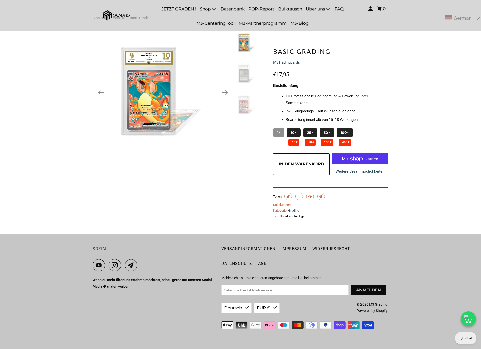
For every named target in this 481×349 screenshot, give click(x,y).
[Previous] (100, 92)
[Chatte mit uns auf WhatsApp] (468, 318)
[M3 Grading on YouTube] (100, 265)
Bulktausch (290, 8)
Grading (293, 210)
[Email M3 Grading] (132, 265)
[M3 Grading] (115, 15)
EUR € (263, 307)
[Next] (224, 92)
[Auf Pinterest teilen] (309, 196)
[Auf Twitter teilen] (287, 196)
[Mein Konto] (370, 9)
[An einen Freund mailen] (320, 196)
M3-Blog (299, 23)
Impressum (293, 248)
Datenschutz (236, 263)
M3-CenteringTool (215, 23)
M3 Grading (378, 304)
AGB (262, 263)
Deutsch (233, 307)
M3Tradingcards (286, 62)
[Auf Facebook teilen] (298, 196)
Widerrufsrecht (331, 248)
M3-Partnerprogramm (263, 23)
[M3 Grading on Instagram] (116, 265)
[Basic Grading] (163, 92)
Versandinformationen (248, 248)
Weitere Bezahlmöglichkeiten (360, 171)
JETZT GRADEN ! (178, 8)
